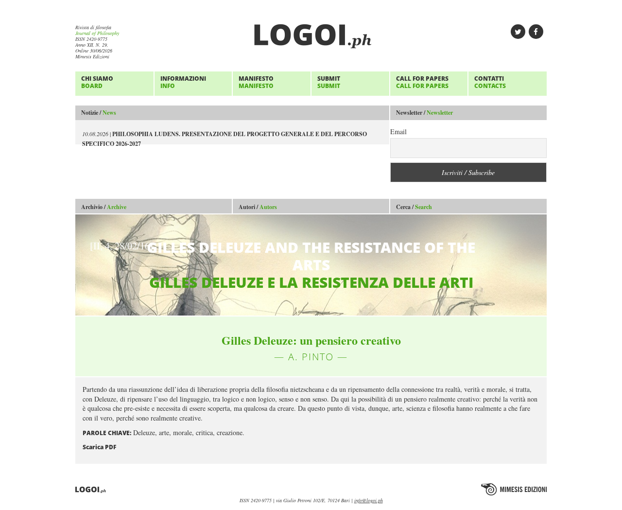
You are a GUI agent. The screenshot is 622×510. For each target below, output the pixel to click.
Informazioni (183, 81)
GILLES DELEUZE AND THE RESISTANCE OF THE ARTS (282, 264)
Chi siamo (97, 81)
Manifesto (256, 81)
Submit (328, 81)
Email (398, 131)
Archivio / (103, 207)
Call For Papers (422, 81)
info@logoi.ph (368, 500)
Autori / (258, 207)
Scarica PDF (99, 447)
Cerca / (414, 207)
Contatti (490, 81)
